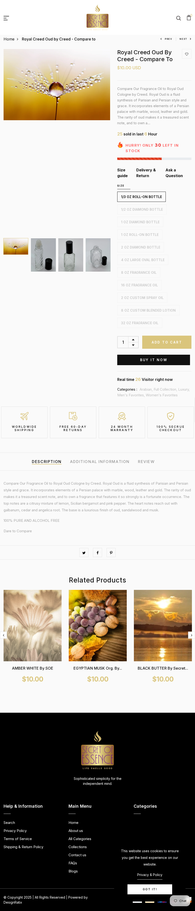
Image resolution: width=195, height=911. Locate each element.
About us (75, 830)
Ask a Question (174, 173)
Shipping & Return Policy (23, 847)
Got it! (150, 889)
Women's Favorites (162, 395)
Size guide (122, 173)
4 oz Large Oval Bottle (143, 260)
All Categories (79, 838)
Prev (168, 39)
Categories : (127, 389)
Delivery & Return (146, 173)
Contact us (77, 855)
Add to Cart (167, 342)
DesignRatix (13, 902)
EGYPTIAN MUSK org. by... (97, 668)
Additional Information (100, 461)
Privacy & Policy (149, 875)
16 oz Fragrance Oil (139, 285)
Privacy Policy (15, 830)
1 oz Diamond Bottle (140, 222)
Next (183, 39)
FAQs (72, 863)
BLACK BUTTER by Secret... (163, 668)
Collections (77, 847)
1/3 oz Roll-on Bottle (141, 197)
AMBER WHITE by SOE (32, 668)
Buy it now (153, 360)
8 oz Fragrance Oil (138, 272)
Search (9, 822)
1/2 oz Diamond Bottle (142, 209)
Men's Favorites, (131, 395)
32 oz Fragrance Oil (139, 323)
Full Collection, (166, 389)
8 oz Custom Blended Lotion (148, 310)
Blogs (73, 871)
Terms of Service (18, 838)
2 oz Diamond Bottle (140, 247)
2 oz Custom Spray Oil (142, 298)
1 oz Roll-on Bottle (140, 235)
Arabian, (147, 389)
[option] (57, 84)
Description (47, 461)
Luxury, (184, 389)
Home (9, 39)
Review (146, 461)
